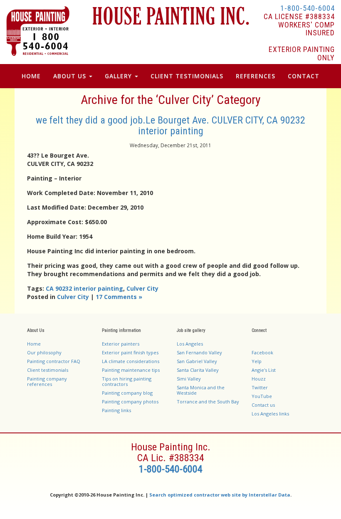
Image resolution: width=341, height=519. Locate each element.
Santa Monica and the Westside (201, 390)
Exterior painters (120, 344)
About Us (70, 76)
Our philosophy (44, 352)
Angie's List (264, 370)
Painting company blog (127, 393)
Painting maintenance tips (131, 370)
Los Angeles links (270, 413)
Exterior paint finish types (130, 352)
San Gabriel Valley (197, 361)
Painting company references (47, 381)
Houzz (259, 379)
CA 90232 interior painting (84, 288)
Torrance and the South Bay (208, 401)
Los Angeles (190, 344)
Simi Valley (189, 379)
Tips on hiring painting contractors (126, 381)
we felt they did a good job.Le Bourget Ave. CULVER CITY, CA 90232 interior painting (170, 125)
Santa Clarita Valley (198, 370)
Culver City (142, 288)
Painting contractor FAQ (53, 361)
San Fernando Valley (199, 352)
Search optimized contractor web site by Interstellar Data (219, 495)
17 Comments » (119, 297)
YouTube (262, 396)
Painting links (116, 410)
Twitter (260, 387)
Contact (303, 76)
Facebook (262, 352)
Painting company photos (130, 401)
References (255, 76)
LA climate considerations (130, 361)
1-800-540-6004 (307, 8)
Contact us (263, 405)
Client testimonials (47, 370)
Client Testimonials (187, 76)
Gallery (119, 76)
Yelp (257, 361)
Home (31, 76)
